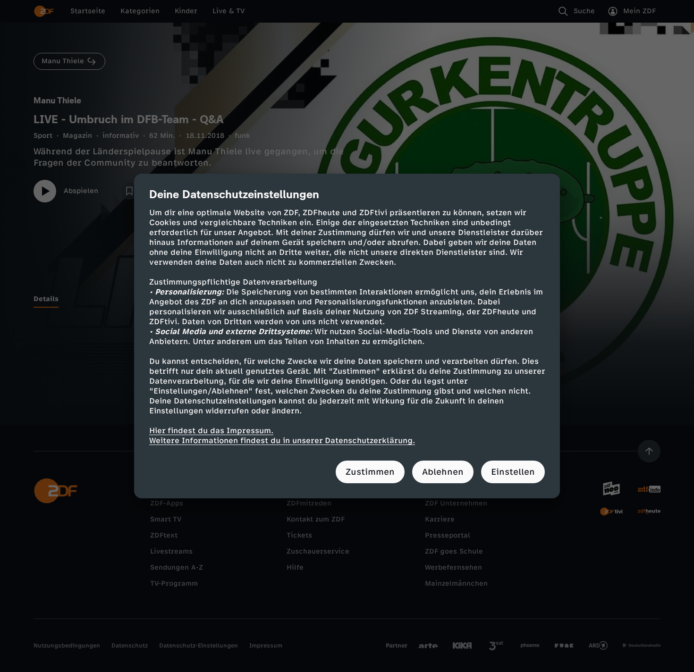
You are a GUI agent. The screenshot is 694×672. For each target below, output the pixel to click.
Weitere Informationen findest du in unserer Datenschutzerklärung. (282, 440)
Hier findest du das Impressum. (211, 430)
